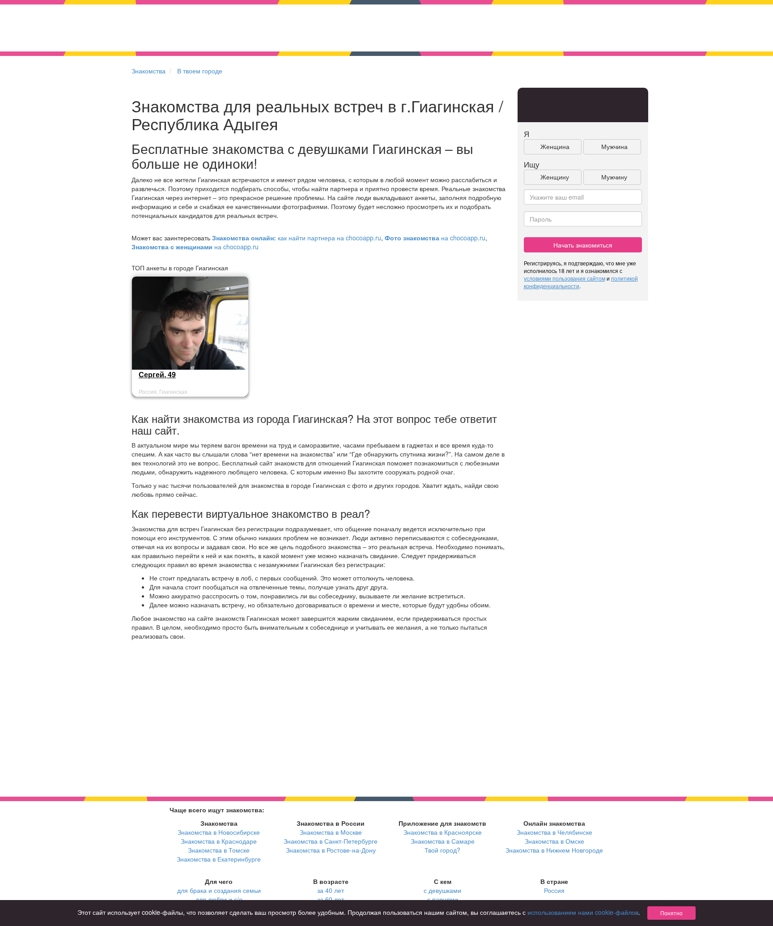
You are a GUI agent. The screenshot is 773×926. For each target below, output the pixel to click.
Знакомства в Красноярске (442, 832)
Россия (554, 890)
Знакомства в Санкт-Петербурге (331, 840)
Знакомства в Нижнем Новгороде (554, 849)
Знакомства (149, 70)
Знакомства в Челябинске (554, 832)
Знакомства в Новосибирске (219, 832)
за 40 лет (330, 890)
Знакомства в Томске (219, 849)
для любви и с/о (218, 899)
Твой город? (442, 849)
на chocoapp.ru (435, 237)
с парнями (442, 899)
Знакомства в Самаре (443, 840)
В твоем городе (199, 70)
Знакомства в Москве (331, 832)
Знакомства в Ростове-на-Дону (331, 849)
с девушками (442, 890)
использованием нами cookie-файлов (582, 912)
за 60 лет (330, 899)
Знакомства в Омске (554, 840)
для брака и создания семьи (219, 890)
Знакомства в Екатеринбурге (219, 858)
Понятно (671, 913)
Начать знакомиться (582, 244)
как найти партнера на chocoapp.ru (296, 237)
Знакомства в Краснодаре (219, 840)
